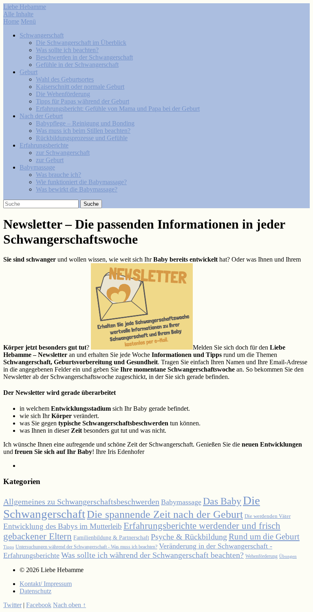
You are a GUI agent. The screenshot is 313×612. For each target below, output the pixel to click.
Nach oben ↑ (69, 604)
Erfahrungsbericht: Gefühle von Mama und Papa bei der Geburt (118, 108)
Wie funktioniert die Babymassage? (81, 181)
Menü (28, 21)
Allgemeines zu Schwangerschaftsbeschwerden (81, 501)
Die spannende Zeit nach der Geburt (165, 514)
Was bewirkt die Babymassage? (76, 189)
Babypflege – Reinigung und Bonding (85, 123)
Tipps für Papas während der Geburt (82, 101)
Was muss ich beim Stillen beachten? (83, 130)
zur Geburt (50, 159)
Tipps (8, 547)
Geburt (28, 71)
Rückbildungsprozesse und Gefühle (82, 137)
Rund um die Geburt (264, 536)
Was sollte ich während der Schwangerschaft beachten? (152, 554)
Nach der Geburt (41, 115)
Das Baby (222, 501)
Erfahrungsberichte (44, 145)
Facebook (38, 604)
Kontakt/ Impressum (46, 583)
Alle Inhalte (18, 14)
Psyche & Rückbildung (189, 537)
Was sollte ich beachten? (67, 49)
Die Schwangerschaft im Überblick (81, 42)
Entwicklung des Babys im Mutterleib (62, 526)
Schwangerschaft (42, 35)
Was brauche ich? (58, 174)
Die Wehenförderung (63, 93)
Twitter (12, 604)
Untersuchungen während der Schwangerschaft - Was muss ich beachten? (86, 547)
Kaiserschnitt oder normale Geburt (80, 86)
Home (11, 21)
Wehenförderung (261, 556)
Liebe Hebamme (24, 6)
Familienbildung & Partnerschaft (111, 538)
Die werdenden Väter (268, 516)
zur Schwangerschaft (63, 152)
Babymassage (37, 167)
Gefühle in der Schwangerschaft (77, 64)
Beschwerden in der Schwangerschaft (84, 57)
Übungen (288, 556)
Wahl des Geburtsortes (65, 79)
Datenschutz (35, 591)
